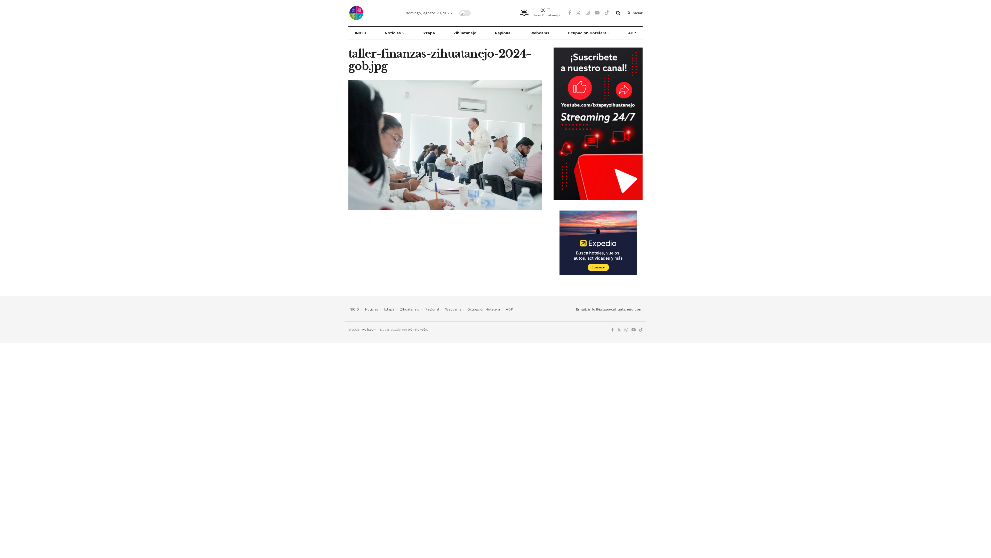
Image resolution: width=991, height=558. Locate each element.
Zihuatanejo (464, 33)
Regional (503, 33)
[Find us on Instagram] (588, 13)
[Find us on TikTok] (607, 13)
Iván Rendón (417, 329)
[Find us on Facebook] (569, 13)
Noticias (393, 33)
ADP (632, 33)
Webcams (539, 33)
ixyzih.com (369, 329)
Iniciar (636, 13)
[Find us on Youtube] (597, 13)
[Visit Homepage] (372, 13)
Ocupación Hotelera (587, 33)
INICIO (360, 33)
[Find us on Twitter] (578, 13)
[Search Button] (618, 12)
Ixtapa (428, 33)
